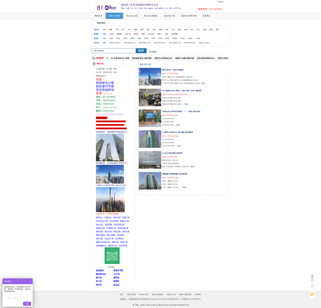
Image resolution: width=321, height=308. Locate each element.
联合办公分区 (132, 16)
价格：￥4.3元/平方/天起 (170, 178)
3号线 (125, 38)
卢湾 (116, 29)
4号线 (132, 38)
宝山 (173, 29)
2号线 (118, 38)
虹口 (154, 29)
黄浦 (110, 29)
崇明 (217, 29)
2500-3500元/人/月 (144, 43)
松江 (198, 29)
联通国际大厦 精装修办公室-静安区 (174, 174)
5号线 (139, 38)
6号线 (146, 38)
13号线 (198, 38)
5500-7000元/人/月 (190, 43)
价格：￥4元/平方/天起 (169, 157)
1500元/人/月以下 (114, 43)
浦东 (185, 29)
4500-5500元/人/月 (175, 43)
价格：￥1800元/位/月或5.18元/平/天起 (174, 94)
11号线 (182, 38)
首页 (121, 294)
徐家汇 (159, 34)
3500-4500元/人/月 (160, 43)
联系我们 (221, 2)
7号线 (153, 38)
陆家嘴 (119, 34)
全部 (104, 29)
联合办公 (149, 305)
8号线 (160, 38)
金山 (192, 29)
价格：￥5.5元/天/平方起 (170, 73)
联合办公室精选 (150, 16)
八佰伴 (111, 34)
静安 (135, 29)
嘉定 (179, 29)
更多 (203, 83)
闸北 (148, 29)
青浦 (204, 29)
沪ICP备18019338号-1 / (173, 299)
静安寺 (136, 34)
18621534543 (109, 100)
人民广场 (128, 34)
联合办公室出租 (158, 305)
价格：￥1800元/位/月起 (170, 136)
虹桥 (166, 34)
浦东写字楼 (177, 305)
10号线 (174, 38)
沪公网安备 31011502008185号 (191, 299)
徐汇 (123, 29)
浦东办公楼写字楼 (188, 16)
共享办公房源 (114, 16)
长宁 (129, 29)
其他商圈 (174, 34)
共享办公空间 (168, 305)
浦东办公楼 (185, 305)
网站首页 (98, 16)
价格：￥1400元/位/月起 (170, 115)
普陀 (141, 29)
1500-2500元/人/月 (129, 43)
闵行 (167, 29)
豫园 (143, 34)
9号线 (167, 38)
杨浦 (160, 29)
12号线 (190, 38)
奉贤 (210, 29)
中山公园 (151, 34)
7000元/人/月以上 (204, 43)
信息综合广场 (169, 16)
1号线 (111, 38)
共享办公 (143, 305)
